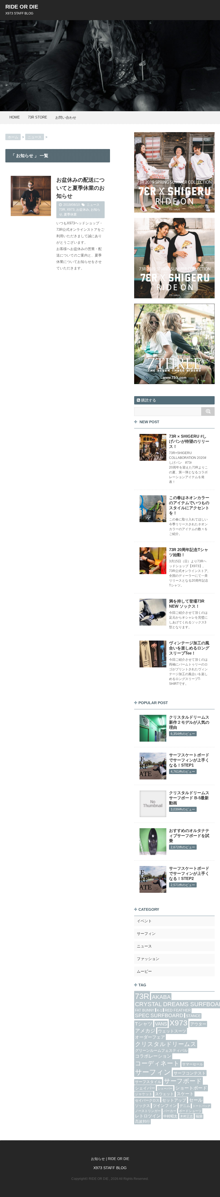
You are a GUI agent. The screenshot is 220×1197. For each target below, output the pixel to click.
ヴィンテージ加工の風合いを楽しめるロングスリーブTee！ (189, 648)
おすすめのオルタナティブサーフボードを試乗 (189, 835)
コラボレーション (153, 1056)
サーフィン (146, 933)
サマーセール (192, 1064)
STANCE (193, 1016)
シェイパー (145, 1088)
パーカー (169, 1111)
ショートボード (191, 1088)
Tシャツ (143, 1024)
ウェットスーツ (172, 1031)
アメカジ (145, 1031)
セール (196, 1100)
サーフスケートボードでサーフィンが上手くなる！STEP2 (189, 873)
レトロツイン (148, 1115)
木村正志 (186, 1116)
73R (62, 209)
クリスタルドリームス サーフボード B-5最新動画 (189, 797)
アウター (198, 1024)
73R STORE (37, 117)
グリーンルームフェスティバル (161, 1051)
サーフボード (183, 1080)
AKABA (161, 997)
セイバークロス (147, 1100)
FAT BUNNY (144, 1010)
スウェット (164, 1094)
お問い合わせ (65, 118)
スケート (185, 1093)
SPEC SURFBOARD (159, 1015)
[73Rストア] (174, 344)
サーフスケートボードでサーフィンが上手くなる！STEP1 (189, 760)
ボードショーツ (190, 1111)
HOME (14, 117)
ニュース (93, 205)
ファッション (148, 959)
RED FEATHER (178, 1010)
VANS (161, 1024)
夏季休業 (70, 214)
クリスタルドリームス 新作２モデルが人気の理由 (189, 722)
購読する (148, 400)
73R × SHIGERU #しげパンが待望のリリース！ (189, 441)
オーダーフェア (150, 1037)
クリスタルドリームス (165, 1044)
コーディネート (157, 1063)
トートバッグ (201, 1105)
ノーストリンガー (148, 1111)
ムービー (144, 971)
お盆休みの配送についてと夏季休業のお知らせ (80, 188)
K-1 (159, 1010)
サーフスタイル (148, 1082)
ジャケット (143, 1094)
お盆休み (82, 209)
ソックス (142, 1106)
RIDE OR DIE (21, 7)
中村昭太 (170, 1116)
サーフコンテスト (190, 1073)
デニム (184, 1106)
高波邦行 (142, 1121)
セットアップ (174, 1100)
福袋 (199, 1116)
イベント (144, 921)
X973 (71, 209)
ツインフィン (165, 1105)
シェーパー (165, 1088)
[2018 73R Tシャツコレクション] (174, 172)
